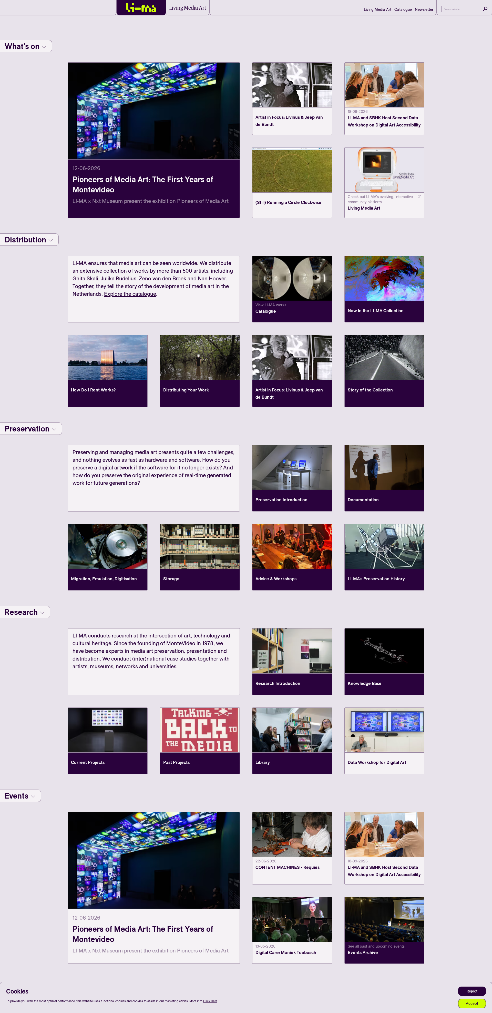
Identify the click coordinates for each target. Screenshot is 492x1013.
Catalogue (403, 9)
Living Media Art (377, 9)
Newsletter (424, 9)
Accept (472, 1003)
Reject (472, 991)
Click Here (210, 1001)
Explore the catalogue (130, 293)
